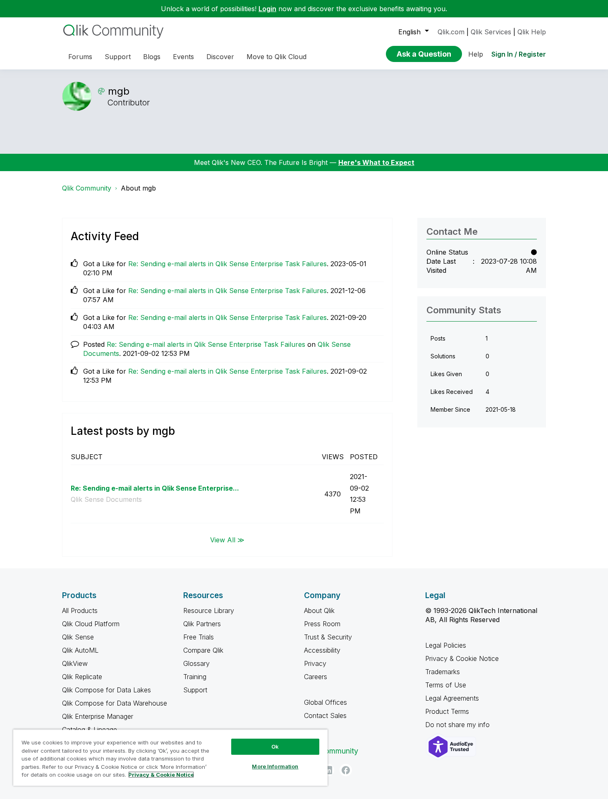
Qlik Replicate (82, 677)
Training (194, 677)
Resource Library (208, 610)
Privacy (315, 663)
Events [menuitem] (183, 56)
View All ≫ (227, 539)
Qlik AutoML (80, 650)
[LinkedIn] (328, 770)
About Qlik (319, 610)
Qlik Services (491, 32)
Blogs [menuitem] (151, 56)
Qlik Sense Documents (106, 499)
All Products (80, 610)
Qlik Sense (78, 637)
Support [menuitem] (118, 56)
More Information (275, 766)
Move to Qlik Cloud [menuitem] (276, 56)
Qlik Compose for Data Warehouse (114, 703)
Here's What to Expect (376, 162)
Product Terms (447, 711)
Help (475, 54)
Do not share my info (458, 724)
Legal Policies (445, 645)
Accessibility (322, 650)
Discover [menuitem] (220, 56)
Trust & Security (328, 637)
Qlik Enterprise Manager (97, 716)
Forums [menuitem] (80, 56)
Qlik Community (86, 188)
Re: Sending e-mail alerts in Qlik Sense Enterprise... (155, 488)
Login (267, 9)
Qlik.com (451, 32)
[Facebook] (346, 770)
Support (195, 690)
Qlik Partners (202, 624)
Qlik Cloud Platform (91, 624)
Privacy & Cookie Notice (462, 658)
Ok (275, 746)
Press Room (322, 624)
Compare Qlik (203, 650)
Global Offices (325, 702)
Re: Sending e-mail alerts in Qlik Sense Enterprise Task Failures (227, 264)
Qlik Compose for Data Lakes (106, 690)
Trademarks (442, 672)
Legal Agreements (452, 698)
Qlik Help (531, 32)
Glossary (196, 663)
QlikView (75, 663)
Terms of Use (445, 685)
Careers (315, 677)
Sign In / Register (518, 54)
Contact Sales (325, 715)
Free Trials (198, 637)
